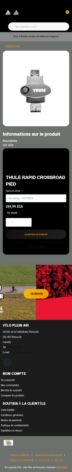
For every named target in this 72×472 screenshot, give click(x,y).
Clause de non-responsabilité (48, 455)
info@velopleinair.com (22, 352)
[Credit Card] (8, 443)
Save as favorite (36, 246)
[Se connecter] (58, 14)
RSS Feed (59, 460)
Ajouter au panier (36, 234)
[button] (54, 158)
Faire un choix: (14, 190)
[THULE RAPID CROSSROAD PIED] (36, 88)
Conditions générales (19, 455)
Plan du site (44, 460)
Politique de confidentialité (21, 460)
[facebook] (7, 362)
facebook (37, 293)
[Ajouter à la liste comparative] (54, 167)
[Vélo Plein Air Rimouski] (12, 14)
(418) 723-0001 (15, 347)
